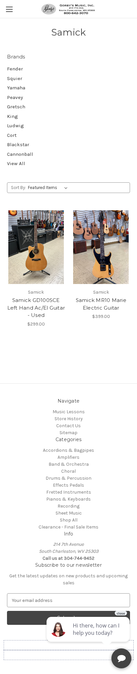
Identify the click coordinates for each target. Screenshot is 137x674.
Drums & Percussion (68, 478)
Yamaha (16, 88)
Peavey (15, 97)
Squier (14, 78)
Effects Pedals (68, 485)
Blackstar (18, 144)
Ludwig (15, 126)
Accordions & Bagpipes (68, 450)
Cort (12, 135)
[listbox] (49, 188)
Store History (69, 419)
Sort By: (18, 187)
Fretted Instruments (68, 492)
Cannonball (20, 154)
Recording (68, 506)
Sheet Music (69, 513)
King (12, 116)
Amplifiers (68, 457)
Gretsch (16, 107)
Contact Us (68, 426)
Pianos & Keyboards (68, 499)
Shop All (68, 520)
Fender (15, 69)
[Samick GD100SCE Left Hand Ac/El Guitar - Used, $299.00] (36, 247)
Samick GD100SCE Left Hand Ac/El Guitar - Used (36, 307)
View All (16, 163)
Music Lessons (69, 412)
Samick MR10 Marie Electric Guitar (101, 304)
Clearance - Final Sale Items (68, 527)
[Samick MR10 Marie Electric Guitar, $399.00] (101, 247)
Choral (68, 471)
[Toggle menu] (9, 9)
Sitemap (68, 432)
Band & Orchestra (69, 464)
